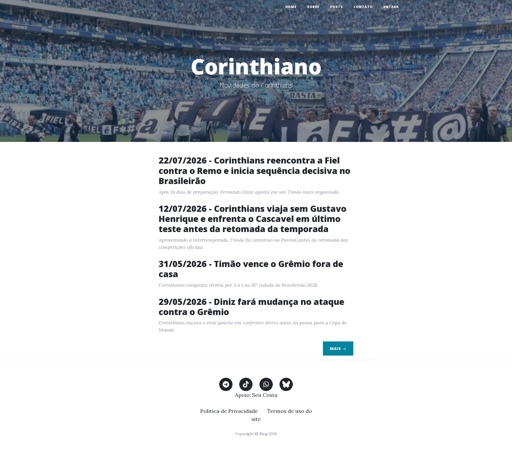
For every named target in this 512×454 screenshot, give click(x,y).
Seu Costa (264, 395)
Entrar (391, 7)
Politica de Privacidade (229, 411)
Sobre (313, 7)
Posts (336, 7)
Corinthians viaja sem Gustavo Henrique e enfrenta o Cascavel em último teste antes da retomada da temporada (252, 219)
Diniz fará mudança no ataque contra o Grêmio (251, 306)
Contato (363, 7)
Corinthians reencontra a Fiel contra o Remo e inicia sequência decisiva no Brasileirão (254, 170)
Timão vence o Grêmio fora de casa (251, 269)
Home (291, 7)
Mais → (338, 348)
